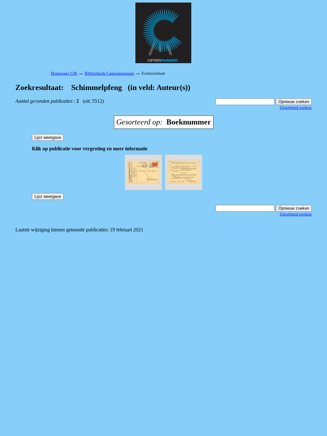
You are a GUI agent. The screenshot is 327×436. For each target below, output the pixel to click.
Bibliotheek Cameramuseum (109, 73)
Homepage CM (64, 73)
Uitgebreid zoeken (296, 107)
